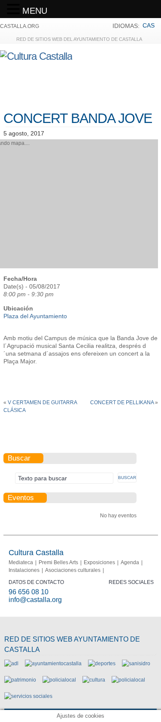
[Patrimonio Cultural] (20, 680)
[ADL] (11, 664)
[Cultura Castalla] (36, 56)
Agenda (130, 562)
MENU (34, 10)
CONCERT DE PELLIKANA (122, 402)
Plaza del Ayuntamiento (35, 316)
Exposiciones (99, 562)
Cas (149, 25)
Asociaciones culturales (72, 570)
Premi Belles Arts (58, 562)
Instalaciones (24, 570)
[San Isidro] (136, 664)
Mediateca (21, 562)
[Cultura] (93, 680)
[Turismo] (128, 680)
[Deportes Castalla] (101, 664)
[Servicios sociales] (28, 696)
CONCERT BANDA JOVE (77, 118)
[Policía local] (59, 680)
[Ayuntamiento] (53, 664)
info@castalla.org (35, 599)
